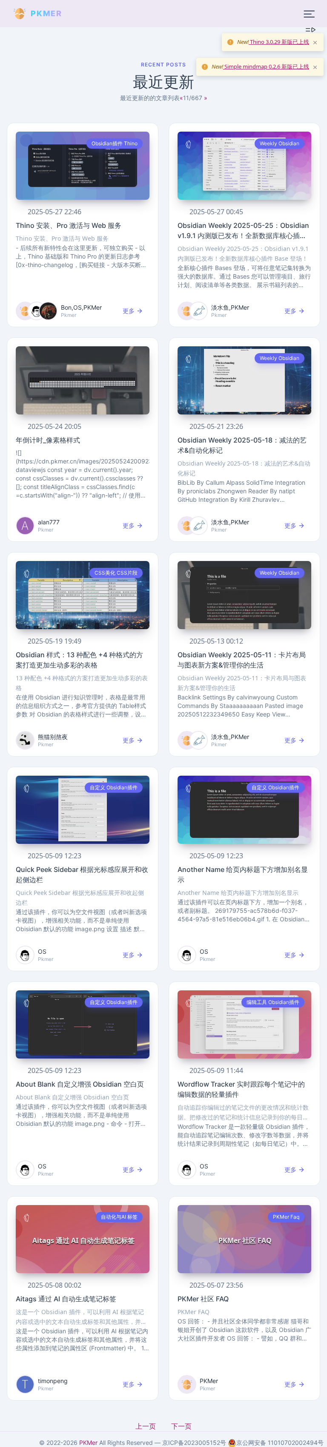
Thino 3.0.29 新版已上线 (279, 42)
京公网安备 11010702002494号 (280, 1442)
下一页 (181, 1426)
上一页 (146, 1426)
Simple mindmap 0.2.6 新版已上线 (266, 66)
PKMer (88, 1442)
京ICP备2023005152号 (194, 1442)
